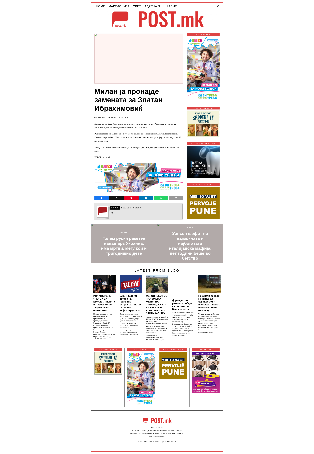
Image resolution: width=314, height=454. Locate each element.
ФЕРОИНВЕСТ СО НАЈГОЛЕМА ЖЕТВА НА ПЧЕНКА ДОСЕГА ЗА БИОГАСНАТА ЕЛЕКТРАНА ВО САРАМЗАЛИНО (156, 305)
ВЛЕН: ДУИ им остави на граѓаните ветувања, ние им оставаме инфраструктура (130, 303)
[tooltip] (101, 198)
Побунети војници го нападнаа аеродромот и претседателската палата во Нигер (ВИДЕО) (209, 303)
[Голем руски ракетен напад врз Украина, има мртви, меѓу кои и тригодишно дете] (124, 243)
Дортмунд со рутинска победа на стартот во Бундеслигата (182, 304)
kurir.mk (106, 157)
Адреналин (112, 117)
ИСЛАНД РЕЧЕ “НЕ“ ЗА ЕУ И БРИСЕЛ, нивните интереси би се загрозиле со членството (104, 303)
